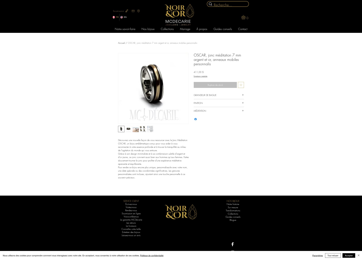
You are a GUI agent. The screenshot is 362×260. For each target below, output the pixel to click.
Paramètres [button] (317, 255)
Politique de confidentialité (151, 255)
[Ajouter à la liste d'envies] (241, 85)
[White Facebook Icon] (232, 244)
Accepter (349, 255)
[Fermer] (358, 255)
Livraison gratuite (200, 76)
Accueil (121, 42)
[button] (245, 17)
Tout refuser (332, 255)
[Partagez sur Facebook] (195, 119)
